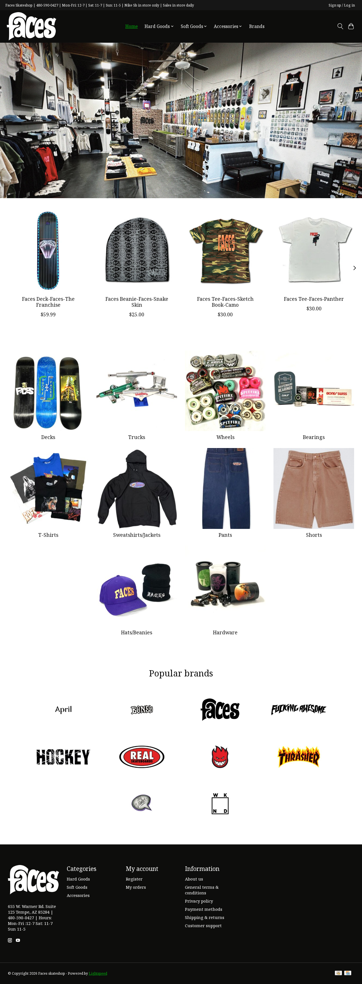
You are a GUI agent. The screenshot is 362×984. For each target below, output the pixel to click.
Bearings (314, 437)
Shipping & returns (204, 917)
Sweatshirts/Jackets (136, 534)
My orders (136, 887)
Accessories (78, 895)
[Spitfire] (220, 757)
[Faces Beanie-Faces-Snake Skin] (136, 251)
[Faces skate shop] (31, 26)
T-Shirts (48, 534)
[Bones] (141, 710)
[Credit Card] (347, 973)
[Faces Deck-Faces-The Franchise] (48, 251)
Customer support (203, 925)
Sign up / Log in (342, 5)
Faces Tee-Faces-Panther (314, 298)
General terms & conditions (202, 890)
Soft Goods (77, 887)
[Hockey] (63, 757)
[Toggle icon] (340, 26)
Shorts (314, 534)
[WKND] (220, 804)
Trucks (136, 437)
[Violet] (141, 804)
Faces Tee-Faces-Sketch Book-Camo (225, 301)
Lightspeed (98, 973)
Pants (225, 534)
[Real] (141, 757)
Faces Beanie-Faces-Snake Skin (136, 301)
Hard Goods (78, 879)
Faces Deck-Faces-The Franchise (48, 301)
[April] (63, 710)
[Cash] (338, 973)
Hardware (225, 632)
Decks (48, 437)
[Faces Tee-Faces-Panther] (313, 251)
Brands (256, 26)
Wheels (225, 437)
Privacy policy (199, 901)
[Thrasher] (298, 757)
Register (134, 879)
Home (131, 26)
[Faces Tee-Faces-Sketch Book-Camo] (225, 251)
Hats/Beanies (136, 632)
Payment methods (203, 909)
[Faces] (220, 710)
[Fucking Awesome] (298, 710)
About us (194, 879)
